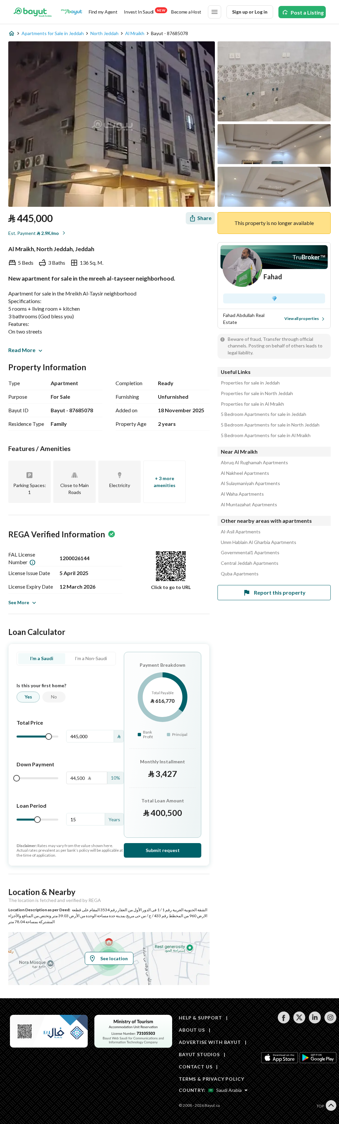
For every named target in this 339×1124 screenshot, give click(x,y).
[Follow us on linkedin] (315, 1021)
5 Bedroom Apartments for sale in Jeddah (263, 414)
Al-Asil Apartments (241, 531)
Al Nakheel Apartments (245, 473)
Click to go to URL (171, 587)
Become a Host (186, 12)
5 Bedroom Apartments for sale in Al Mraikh (266, 435)
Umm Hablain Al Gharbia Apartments (258, 542)
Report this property (280, 592)
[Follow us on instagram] (330, 1021)
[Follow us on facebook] (283, 1021)
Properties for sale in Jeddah (250, 382)
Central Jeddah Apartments (249, 563)
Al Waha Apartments (242, 494)
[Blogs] (71, 12)
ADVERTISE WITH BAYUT (210, 1042)
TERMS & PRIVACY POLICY (211, 1079)
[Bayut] (32, 12)
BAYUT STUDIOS (199, 1054)
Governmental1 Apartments (250, 552)
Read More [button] (21, 350)
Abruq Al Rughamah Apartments (254, 462)
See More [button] (18, 602)
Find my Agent (103, 12)
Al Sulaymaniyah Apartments (250, 483)
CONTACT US (195, 1066)
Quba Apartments (240, 573)
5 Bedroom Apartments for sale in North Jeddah (270, 424)
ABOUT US (192, 1030)
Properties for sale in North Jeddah (257, 393)
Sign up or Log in (249, 12)
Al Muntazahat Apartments (249, 504)
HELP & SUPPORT (200, 1017)
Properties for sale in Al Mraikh (252, 404)
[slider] (48, 736)
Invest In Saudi (144, 11)
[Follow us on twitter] (299, 1021)
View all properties (301, 318)
